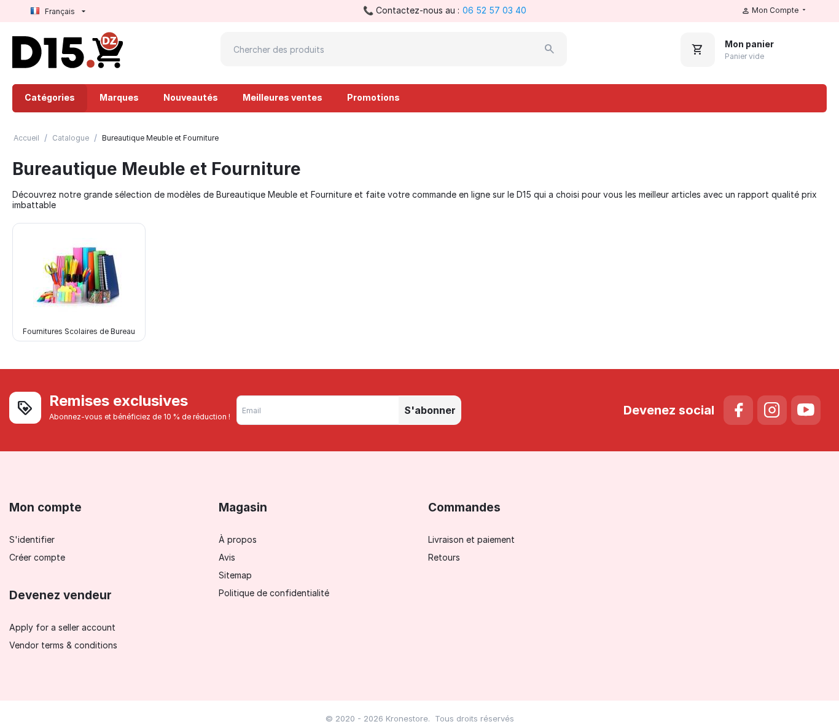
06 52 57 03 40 (494, 10)
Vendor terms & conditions (63, 645)
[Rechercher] (549, 49)
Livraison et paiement (471, 539)
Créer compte (37, 557)
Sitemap (235, 575)
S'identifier (32, 539)
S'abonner (430, 410)
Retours (444, 557)
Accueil (26, 137)
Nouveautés (190, 97)
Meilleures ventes (282, 97)
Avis (227, 557)
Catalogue (70, 137)
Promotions (373, 97)
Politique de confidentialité (274, 593)
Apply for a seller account (62, 627)
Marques (119, 97)
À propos (238, 539)
